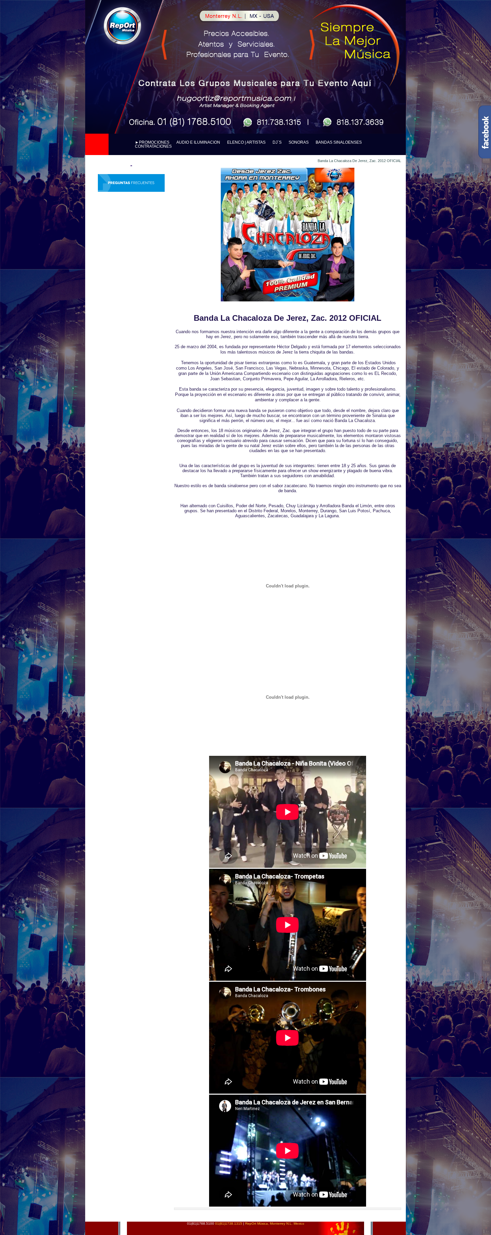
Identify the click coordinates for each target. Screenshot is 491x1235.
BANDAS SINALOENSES (339, 142)
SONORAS (299, 142)
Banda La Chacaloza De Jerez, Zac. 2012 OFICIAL (359, 161)
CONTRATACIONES (153, 146)
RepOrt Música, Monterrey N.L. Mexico (274, 1223)
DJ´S (278, 142)
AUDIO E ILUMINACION (198, 142)
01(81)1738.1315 (229, 1223)
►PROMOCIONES (152, 142)
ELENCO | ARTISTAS (247, 142)
